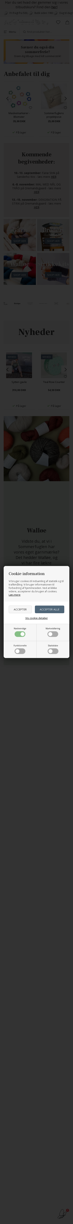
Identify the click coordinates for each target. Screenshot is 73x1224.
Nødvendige (20, 628)
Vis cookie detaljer (36, 618)
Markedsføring (53, 628)
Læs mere (14, 595)
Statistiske (53, 645)
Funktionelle (20, 645)
